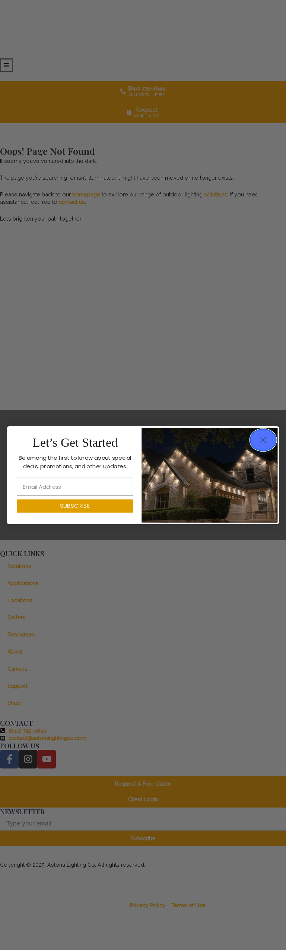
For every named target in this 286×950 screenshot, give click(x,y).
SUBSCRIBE (75, 506)
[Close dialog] (263, 440)
